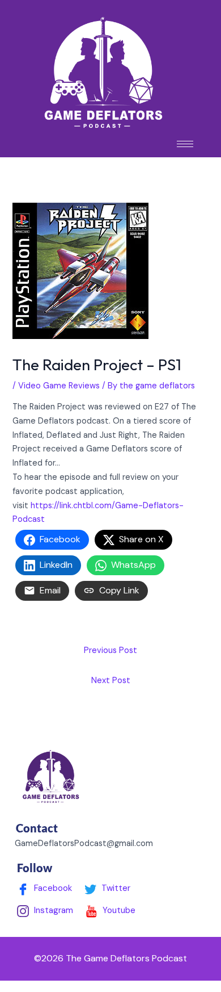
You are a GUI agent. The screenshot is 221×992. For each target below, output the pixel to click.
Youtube (117, 910)
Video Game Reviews (59, 385)
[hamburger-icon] (185, 144)
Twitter (114, 888)
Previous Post (110, 650)
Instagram (52, 910)
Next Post (110, 680)
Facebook (52, 888)
